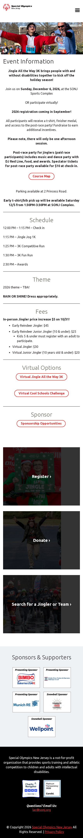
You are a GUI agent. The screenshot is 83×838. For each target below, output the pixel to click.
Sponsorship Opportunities (41, 423)
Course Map (41, 176)
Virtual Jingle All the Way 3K (41, 377)
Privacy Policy (54, 832)
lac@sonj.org (41, 810)
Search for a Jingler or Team (40, 604)
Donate (40, 540)
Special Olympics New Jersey (52, 827)
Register (40, 476)
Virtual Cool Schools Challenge (42, 393)
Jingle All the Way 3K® (17, 7)
